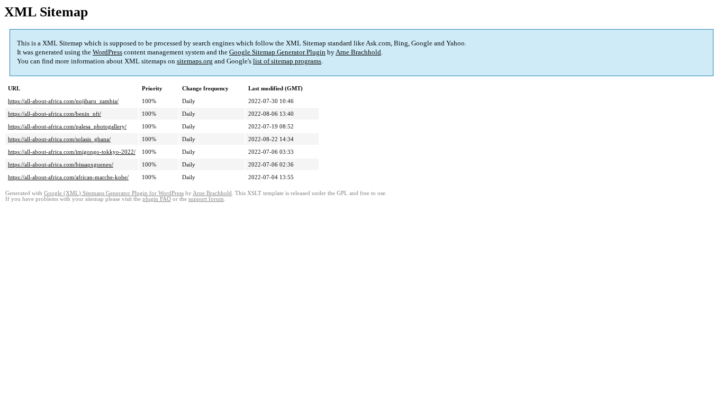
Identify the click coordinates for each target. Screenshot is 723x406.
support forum (206, 199)
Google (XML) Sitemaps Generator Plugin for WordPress (114, 193)
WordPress (107, 52)
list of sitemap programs (287, 61)
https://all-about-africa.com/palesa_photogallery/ (67, 126)
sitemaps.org (195, 61)
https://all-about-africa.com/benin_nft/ (54, 113)
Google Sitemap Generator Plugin (277, 52)
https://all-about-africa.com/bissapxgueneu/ (60, 164)
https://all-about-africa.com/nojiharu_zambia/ (63, 101)
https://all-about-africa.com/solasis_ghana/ (59, 139)
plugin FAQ (156, 199)
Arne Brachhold (358, 52)
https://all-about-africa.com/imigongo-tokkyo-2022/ (71, 152)
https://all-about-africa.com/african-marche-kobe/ (68, 177)
